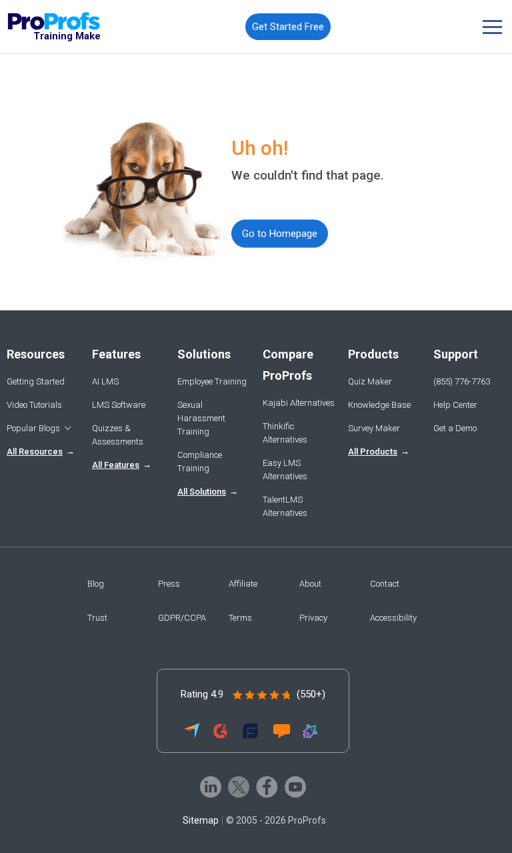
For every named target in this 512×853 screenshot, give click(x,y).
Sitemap (201, 820)
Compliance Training (199, 461)
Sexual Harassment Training (201, 418)
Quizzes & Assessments (117, 435)
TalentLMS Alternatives (285, 506)
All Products (372, 452)
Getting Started (36, 381)
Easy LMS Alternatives (285, 469)
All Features (115, 465)
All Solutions (201, 492)
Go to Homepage (279, 234)
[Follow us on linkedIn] (210, 787)
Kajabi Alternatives (299, 403)
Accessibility (393, 618)
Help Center (455, 405)
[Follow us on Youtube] (295, 787)
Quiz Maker (370, 381)
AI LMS (105, 381)
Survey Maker (374, 428)
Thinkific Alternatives (285, 433)
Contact (384, 584)
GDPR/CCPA (182, 618)
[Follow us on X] (238, 787)
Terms (240, 618)
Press (169, 584)
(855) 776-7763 (461, 381)
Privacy (313, 618)
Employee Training (212, 381)
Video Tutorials (34, 405)
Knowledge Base (379, 405)
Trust (97, 618)
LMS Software (118, 405)
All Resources (35, 452)
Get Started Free (288, 27)
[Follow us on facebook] (267, 787)
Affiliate (243, 584)
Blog (95, 584)
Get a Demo (455, 428)
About (310, 584)
